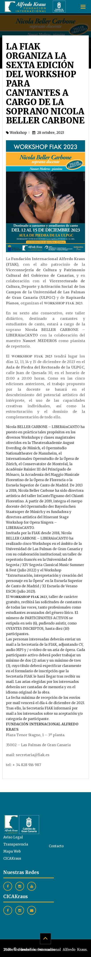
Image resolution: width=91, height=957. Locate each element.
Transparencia (15, 844)
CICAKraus (12, 858)
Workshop (18, 133)
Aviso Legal (13, 837)
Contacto (56, 846)
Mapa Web (12, 851)
